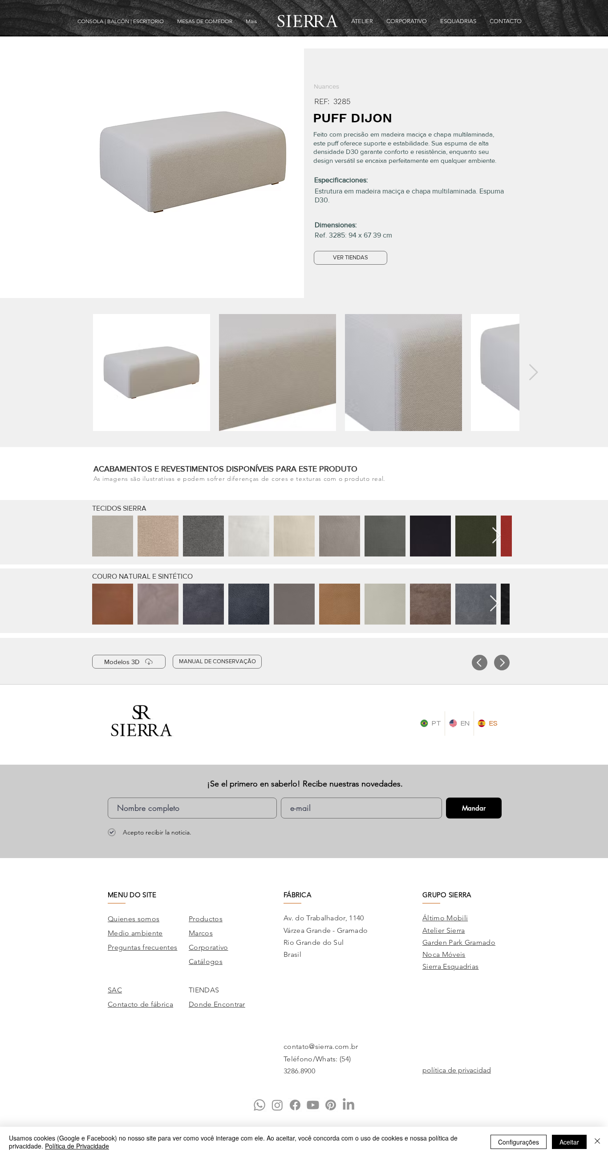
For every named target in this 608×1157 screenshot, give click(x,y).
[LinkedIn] (348, 1105)
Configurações (518, 1141)
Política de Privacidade (77, 1145)
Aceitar (569, 1141)
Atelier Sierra (443, 930)
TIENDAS (204, 990)
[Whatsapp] (259, 1105)
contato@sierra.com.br (321, 1046)
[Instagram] (277, 1105)
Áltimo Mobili (445, 918)
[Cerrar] (597, 1142)
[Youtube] (313, 1105)
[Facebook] (295, 1105)
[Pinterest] (331, 1105)
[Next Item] (533, 372)
